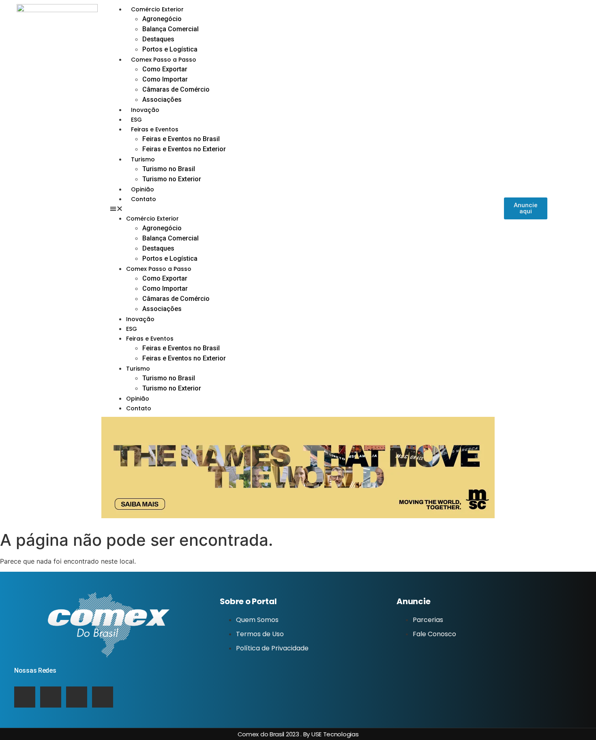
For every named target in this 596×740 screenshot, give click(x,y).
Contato (143, 199)
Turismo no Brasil (168, 169)
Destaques (158, 39)
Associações (162, 99)
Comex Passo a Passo (163, 60)
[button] (307, 208)
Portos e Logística (169, 49)
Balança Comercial (170, 29)
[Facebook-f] (102, 697)
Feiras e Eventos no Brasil (181, 139)
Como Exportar (164, 69)
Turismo (143, 159)
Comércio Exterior (157, 9)
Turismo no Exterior (171, 179)
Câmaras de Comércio (176, 89)
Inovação (145, 110)
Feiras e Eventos (154, 129)
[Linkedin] (24, 697)
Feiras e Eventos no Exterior (184, 149)
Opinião (142, 189)
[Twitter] (50, 697)
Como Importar (165, 79)
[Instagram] (76, 697)
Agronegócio (162, 19)
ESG (136, 120)
